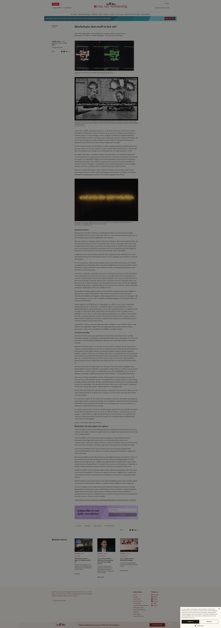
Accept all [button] (190, 621)
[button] (200, 626)
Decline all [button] (209, 621)
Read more (192, 617)
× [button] (219, 608)
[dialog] (200, 617)
